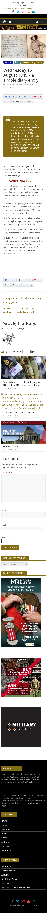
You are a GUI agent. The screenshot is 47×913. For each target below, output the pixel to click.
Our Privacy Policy (9, 879)
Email (3, 525)
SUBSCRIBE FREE (8, 883)
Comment (6, 472)
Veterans (39, 62)
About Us (5, 875)
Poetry (4, 825)
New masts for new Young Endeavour (18, 8)
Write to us (6, 850)
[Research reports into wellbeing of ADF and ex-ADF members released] (23, 357)
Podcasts (5, 829)
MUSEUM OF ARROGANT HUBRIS (15, 887)
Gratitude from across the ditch (20, 412)
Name (4, 510)
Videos (4, 838)
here (41, 241)
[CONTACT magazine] (4, 21)
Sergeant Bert (27, 62)
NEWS (4, 821)
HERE (28, 180)
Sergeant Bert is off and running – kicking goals (23, 300)
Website (5, 537)
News (17, 62)
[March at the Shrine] (23, 422)
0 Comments (16, 88)
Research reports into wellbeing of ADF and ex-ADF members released (22, 384)
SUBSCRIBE (6, 846)
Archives (5, 842)
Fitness (4, 833)
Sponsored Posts (8, 870)
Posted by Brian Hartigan (26, 84)
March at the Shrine (13, 446)
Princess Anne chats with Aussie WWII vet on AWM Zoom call (20, 310)
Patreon (34, 782)
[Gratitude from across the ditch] (23, 394)
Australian (8, 62)
